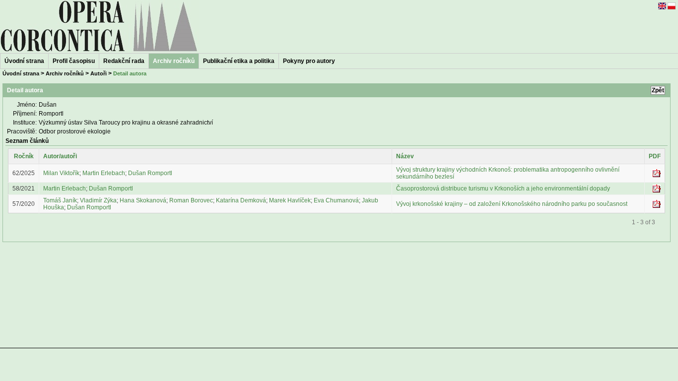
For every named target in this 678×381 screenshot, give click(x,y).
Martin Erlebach (103, 173)
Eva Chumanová (336, 200)
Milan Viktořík (61, 173)
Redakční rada (123, 61)
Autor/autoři (60, 156)
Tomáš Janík (60, 200)
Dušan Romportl (150, 173)
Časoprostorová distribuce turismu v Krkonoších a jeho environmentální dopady (503, 188)
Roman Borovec (191, 200)
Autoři (98, 73)
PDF (655, 156)
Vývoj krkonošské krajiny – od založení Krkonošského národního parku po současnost (511, 203)
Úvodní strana (24, 61)
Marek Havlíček (290, 200)
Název (405, 156)
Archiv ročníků (65, 73)
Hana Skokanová (143, 200)
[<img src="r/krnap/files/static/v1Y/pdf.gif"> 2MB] (657, 175)
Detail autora (129, 73)
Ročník (24, 156)
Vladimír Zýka (98, 200)
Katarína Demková (241, 200)
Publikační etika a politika (238, 61)
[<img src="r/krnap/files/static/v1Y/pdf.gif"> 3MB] (657, 205)
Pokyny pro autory (309, 61)
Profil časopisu (74, 61)
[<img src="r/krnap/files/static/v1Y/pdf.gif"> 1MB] (657, 190)
